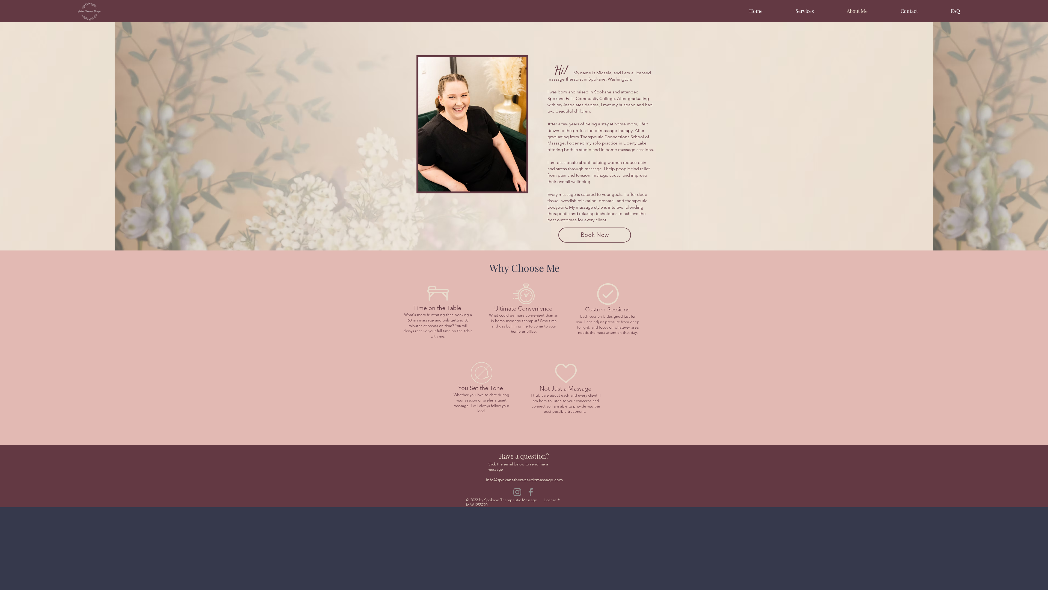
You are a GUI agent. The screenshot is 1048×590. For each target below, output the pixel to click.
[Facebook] (530, 492)
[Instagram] (517, 492)
